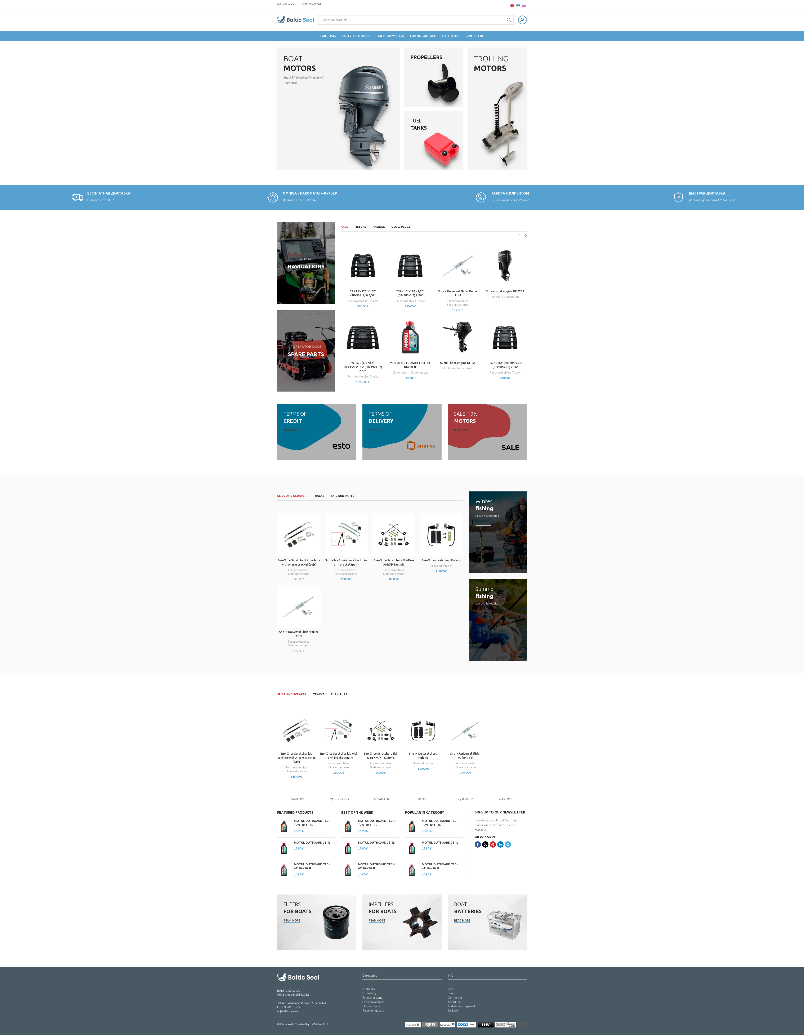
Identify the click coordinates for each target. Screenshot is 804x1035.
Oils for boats (400, 372)
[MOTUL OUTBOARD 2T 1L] (284, 848)
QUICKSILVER (339, 799)
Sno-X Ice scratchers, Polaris (441, 560)
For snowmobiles (358, 301)
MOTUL (422, 799)
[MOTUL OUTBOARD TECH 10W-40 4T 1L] (284, 826)
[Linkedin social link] (500, 844)
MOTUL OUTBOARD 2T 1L (312, 842)
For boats (497, 296)
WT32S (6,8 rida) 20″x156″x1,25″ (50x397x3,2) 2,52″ (363, 367)
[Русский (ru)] (524, 5)
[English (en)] (512, 5)
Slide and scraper (457, 304)
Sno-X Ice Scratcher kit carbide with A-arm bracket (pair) (296, 757)
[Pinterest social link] (493, 844)
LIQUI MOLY (464, 799)
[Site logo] (295, 19)
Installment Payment (461, 1006)
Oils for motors (419, 372)
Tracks (374, 301)
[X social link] (485, 844)
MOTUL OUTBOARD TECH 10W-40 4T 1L (312, 823)
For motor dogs (372, 997)
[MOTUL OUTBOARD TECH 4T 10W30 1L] (284, 870)
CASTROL (506, 799)
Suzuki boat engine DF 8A (457, 363)
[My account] (522, 20)
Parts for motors (373, 1010)
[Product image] (363, 265)
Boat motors (511, 296)
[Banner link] (338, 109)
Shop (451, 993)
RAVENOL (298, 799)
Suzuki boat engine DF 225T (505, 291)
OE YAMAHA (381, 799)
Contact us (455, 997)
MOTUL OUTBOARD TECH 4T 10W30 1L (312, 866)
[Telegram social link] (508, 844)
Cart (451, 989)
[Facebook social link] (478, 844)
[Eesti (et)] (518, 5)
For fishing (369, 993)
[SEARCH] (509, 20)
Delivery (453, 1010)
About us (454, 1002)
